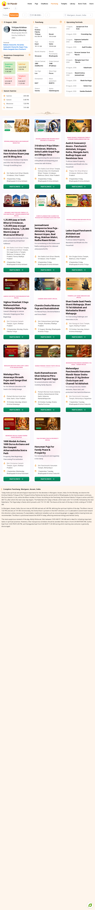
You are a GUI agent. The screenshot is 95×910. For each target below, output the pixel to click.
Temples (64, 4)
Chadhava (44, 4)
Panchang (54, 4)
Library (72, 4)
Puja (36, 4)
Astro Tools (82, 4)
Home (30, 4)
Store (91, 4)
